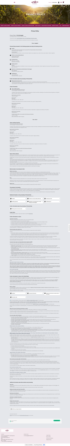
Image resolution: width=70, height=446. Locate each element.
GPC (13, 370)
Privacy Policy (48, 436)
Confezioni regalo (65, 25)
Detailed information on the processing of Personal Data (40, 304)
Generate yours (57, 420)
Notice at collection (29, 444)
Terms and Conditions (49, 438)
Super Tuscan (37, 25)
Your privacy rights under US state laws (31, 302)
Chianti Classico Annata (5, 25)
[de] (61, 1)
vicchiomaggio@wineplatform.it (28, 435)
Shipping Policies (48, 439)
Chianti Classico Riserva (16, 25)
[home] (35, 2)
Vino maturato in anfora (46, 25)
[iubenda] (35, 421)
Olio (60, 25)
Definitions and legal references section (32, 300)
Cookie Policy (31, 213)
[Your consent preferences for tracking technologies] (69, 228)
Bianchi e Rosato (55, 25)
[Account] (58, 2)
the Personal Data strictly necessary (24, 415)
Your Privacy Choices (38, 444)
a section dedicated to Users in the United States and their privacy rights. (27, 38)
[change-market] (53, 2)
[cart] (63, 2)
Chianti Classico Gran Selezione (28, 25)
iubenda (11, 415)
